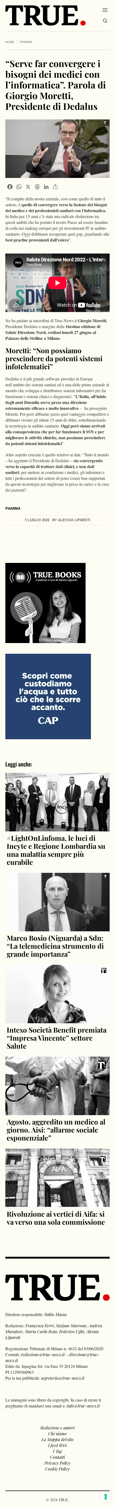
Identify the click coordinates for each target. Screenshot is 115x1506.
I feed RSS (57, 1445)
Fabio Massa (55, 1314)
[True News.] (45, 15)
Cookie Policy (57, 1469)
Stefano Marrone (71, 1325)
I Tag (57, 1451)
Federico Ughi (71, 1331)
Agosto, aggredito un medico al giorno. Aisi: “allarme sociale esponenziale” (56, 1129)
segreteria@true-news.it (63, 1378)
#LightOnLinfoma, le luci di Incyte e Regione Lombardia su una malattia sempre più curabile (56, 850)
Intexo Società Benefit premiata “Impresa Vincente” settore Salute (56, 1037)
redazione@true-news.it (43, 1354)
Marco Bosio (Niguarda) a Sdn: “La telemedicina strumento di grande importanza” (55, 946)
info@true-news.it (83, 1405)
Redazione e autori (57, 1427)
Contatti (57, 1457)
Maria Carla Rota (41, 1331)
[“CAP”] (48, 696)
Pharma (26, 42)
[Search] (105, 20)
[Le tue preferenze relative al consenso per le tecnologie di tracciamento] (106, 1497)
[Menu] (105, 9)
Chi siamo (57, 1433)
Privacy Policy (57, 1463)
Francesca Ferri (39, 1325)
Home (9, 42)
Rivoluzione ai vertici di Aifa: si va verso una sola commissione (56, 1218)
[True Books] (45, 640)
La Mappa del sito (57, 1439)
